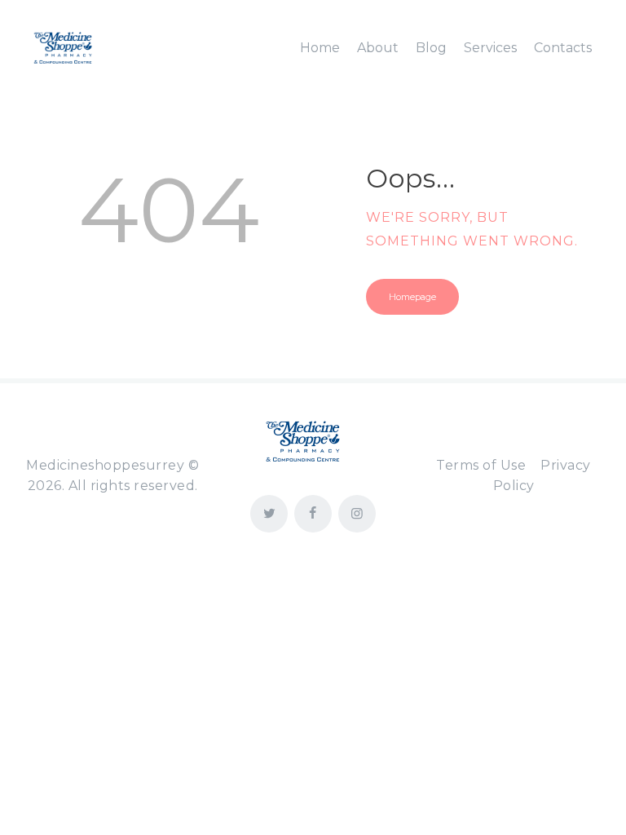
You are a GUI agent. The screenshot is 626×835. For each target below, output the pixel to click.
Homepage (412, 297)
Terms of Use (481, 465)
